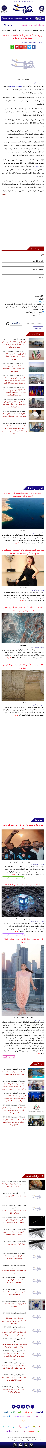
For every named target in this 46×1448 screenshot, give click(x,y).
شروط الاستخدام (38, 301)
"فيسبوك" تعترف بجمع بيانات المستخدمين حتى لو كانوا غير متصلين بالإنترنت (14, 1320)
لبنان (37, 166)
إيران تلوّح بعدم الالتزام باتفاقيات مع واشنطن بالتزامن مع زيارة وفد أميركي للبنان (14, 356)
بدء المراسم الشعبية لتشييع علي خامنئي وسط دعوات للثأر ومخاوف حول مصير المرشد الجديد (14, 404)
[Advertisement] (23, 222)
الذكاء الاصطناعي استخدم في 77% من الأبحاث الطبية (22, 885)
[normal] (8, 25)
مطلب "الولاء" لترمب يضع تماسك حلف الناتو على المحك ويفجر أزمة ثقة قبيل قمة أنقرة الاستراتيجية (14, 392)
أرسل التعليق (38, 328)
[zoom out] (11, 25)
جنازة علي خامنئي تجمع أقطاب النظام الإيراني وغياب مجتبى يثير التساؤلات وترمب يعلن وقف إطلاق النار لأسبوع (14, 380)
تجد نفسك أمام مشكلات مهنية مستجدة (14, 1196)
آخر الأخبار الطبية (9, 1057)
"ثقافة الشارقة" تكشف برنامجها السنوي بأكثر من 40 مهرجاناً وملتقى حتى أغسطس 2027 (14, 1110)
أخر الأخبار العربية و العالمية (31, 25)
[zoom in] (5, 25)
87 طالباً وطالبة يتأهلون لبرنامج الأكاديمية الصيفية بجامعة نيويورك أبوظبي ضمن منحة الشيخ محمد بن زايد (14, 1086)
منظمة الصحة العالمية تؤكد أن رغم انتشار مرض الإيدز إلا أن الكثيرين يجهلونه (14, 1356)
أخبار (42, 25)
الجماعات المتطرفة (15, 86)
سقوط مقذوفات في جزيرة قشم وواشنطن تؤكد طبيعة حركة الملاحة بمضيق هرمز (14, 368)
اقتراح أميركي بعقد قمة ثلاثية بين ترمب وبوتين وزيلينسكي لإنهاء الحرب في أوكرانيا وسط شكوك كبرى (14, 1098)
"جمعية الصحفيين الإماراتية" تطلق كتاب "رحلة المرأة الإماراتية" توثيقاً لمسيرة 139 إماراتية (14, 1122)
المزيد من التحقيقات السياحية (13, 878)
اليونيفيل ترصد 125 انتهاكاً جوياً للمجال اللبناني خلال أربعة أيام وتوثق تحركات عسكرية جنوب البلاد (14, 344)
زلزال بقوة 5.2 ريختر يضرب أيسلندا (14, 1244)
